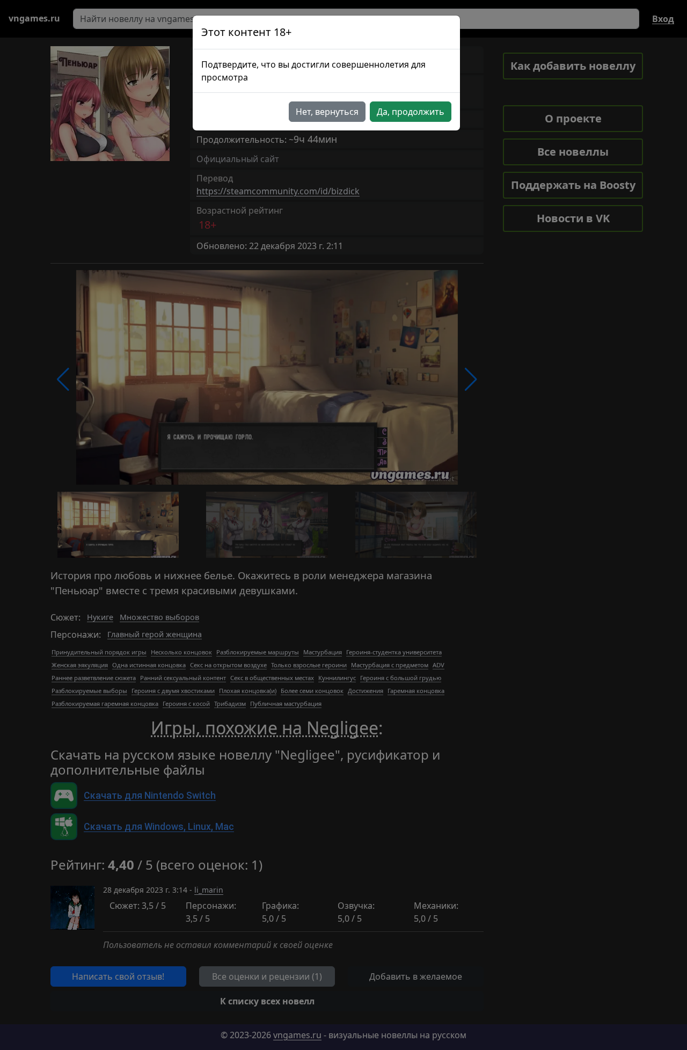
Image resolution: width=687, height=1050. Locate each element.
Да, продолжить (410, 112)
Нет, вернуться (327, 112)
